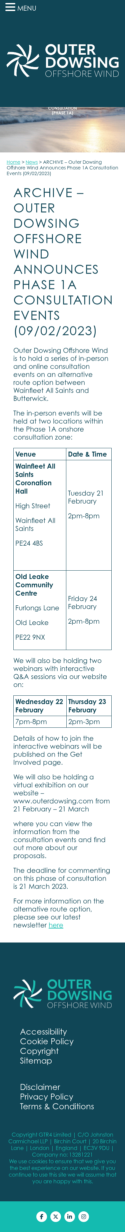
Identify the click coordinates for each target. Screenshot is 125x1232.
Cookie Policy (47, 1041)
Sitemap (36, 1061)
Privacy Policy (46, 1097)
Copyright (39, 1051)
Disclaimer (40, 1087)
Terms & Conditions (57, 1106)
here (56, 925)
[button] (11, 7)
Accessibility (43, 1032)
